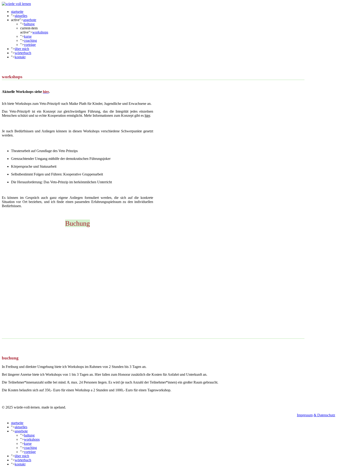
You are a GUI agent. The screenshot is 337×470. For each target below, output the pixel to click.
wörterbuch (23, 53)
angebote (29, 20)
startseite (17, 12)
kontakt (20, 57)
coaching (30, 40)
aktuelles (21, 16)
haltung (29, 24)
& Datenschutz (324, 415)
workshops (40, 32)
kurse (28, 36)
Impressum (305, 415)
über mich (22, 49)
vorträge (30, 45)
